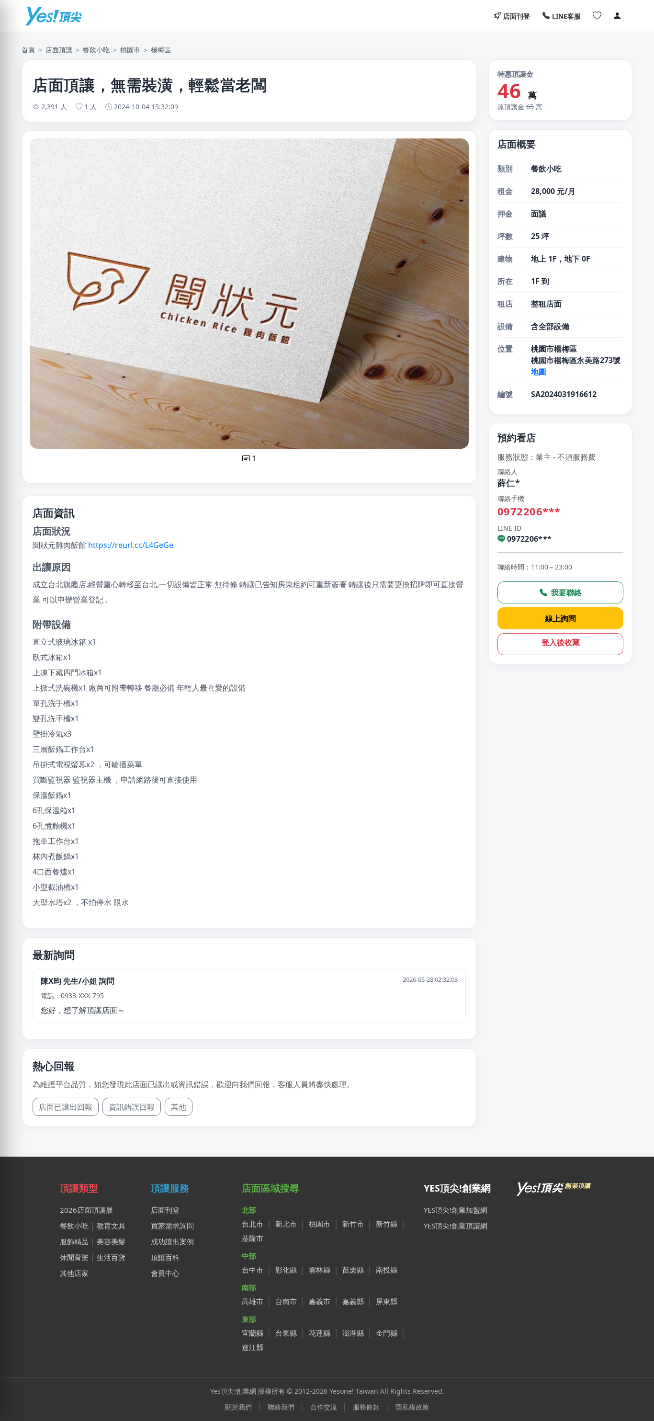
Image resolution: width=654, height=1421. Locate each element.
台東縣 (286, 1333)
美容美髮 (111, 1241)
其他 (178, 1107)
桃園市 (130, 49)
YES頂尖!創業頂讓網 (455, 1225)
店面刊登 (516, 16)
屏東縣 (386, 1301)
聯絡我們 (281, 1406)
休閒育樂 (74, 1257)
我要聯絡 (565, 592)
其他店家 (74, 1273)
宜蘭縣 (252, 1333)
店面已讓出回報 (65, 1107)
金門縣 (386, 1333)
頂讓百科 (165, 1257)
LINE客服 (566, 16)
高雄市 (252, 1301)
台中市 (252, 1269)
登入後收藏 (560, 642)
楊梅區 (161, 49)
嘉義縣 (353, 1301)
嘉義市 (319, 1301)
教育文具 (111, 1225)
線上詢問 (560, 618)
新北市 (286, 1223)
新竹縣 (386, 1223)
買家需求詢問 (172, 1225)
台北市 (252, 1223)
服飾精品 (74, 1241)
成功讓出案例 (172, 1241)
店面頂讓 (58, 49)
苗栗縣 (353, 1269)
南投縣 (386, 1269)
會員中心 (165, 1273)
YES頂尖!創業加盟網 (455, 1210)
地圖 (538, 371)
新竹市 (353, 1223)
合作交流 (323, 1406)
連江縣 (252, 1347)
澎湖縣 (353, 1333)
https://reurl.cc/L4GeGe (130, 545)
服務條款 (366, 1406)
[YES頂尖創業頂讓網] (53, 16)
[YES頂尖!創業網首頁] (554, 1187)
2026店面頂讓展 (86, 1210)
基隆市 (252, 1238)
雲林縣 (319, 1269)
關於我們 (238, 1406)
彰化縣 (286, 1269)
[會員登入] (617, 15)
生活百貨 (111, 1257)
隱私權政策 (412, 1406)
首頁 (28, 49)
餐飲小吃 (96, 49)
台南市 (286, 1301)
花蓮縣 (319, 1333)
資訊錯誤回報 (132, 1107)
